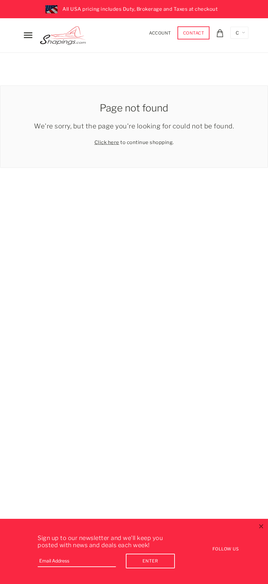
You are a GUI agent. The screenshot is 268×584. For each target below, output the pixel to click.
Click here (106, 142)
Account (160, 33)
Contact (193, 33)
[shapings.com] (64, 34)
